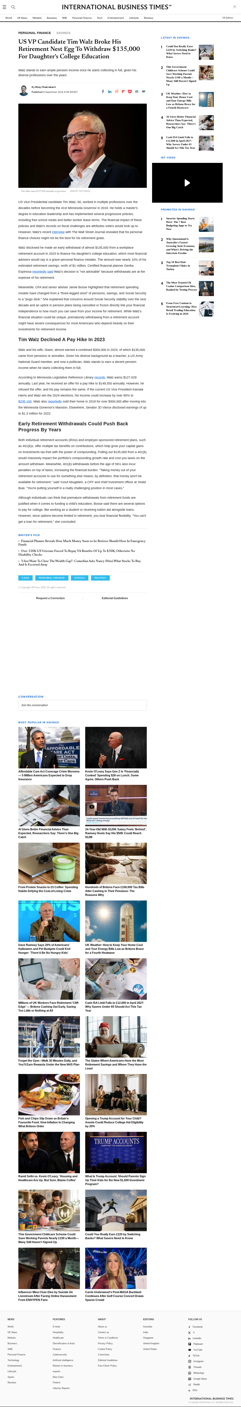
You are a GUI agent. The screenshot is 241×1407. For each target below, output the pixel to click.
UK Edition (227, 17)
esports (56, 1371)
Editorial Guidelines (115, 598)
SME (64, 17)
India (145, 1332)
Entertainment (116, 17)
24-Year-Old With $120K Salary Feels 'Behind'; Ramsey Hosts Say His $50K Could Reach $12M (115, 833)
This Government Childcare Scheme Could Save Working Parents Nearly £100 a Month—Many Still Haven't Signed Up (48, 1238)
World (8, 17)
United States (150, 1349)
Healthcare (58, 1337)
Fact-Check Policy (107, 1365)
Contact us (103, 1332)
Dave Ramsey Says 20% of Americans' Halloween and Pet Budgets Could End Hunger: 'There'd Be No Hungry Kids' (44, 948)
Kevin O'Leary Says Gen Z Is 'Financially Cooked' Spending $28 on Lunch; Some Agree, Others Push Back (112, 775)
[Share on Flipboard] (123, 91)
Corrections (104, 1354)
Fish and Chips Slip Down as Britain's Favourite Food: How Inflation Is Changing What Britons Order (46, 1122)
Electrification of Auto (64, 1343)
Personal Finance (82, 17)
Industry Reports (61, 1388)
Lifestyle (134, 17)
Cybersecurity (60, 1354)
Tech (99, 17)
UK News (22, 17)
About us (102, 1326)
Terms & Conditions (108, 1337)
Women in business (63, 1365)
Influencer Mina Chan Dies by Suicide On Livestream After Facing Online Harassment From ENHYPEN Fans (47, 1296)
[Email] (137, 91)
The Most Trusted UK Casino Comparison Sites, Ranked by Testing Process (181, 286)
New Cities (58, 1377)
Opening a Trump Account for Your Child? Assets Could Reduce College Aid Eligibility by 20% (114, 1122)
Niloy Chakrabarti (45, 87)
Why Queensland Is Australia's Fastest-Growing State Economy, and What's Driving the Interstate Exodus (180, 246)
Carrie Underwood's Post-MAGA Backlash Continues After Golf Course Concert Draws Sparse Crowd (114, 1296)
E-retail (56, 1326)
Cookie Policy (105, 1349)
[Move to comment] (143, 91)
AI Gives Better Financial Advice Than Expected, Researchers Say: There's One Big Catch (48, 833)
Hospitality (58, 1332)
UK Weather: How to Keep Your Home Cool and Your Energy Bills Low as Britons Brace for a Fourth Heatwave (114, 948)
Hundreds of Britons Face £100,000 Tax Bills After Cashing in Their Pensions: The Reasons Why (114, 891)
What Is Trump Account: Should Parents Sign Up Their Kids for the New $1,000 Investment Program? (115, 1180)
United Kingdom (151, 1343)
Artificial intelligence (63, 1360)
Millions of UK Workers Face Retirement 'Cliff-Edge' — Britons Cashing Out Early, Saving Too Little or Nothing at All (48, 1006)
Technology (13, 1360)
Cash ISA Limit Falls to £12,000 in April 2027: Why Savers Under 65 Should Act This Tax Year (114, 1006)
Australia (147, 1326)
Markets (37, 17)
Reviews (148, 17)
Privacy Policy (105, 1343)
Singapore (148, 1337)
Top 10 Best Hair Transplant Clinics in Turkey (178, 266)
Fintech (56, 1382)
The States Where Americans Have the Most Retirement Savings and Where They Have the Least (116, 1064)
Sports (11, 1377)
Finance (57, 1349)
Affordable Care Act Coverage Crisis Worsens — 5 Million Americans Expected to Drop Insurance (49, 775)
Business (52, 17)
